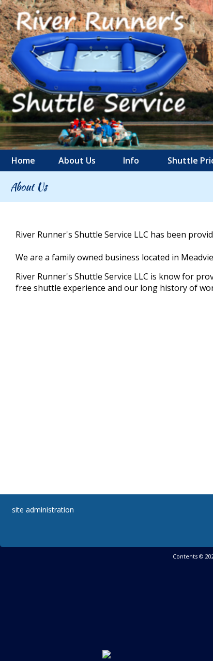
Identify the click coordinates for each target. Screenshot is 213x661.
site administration (43, 510)
